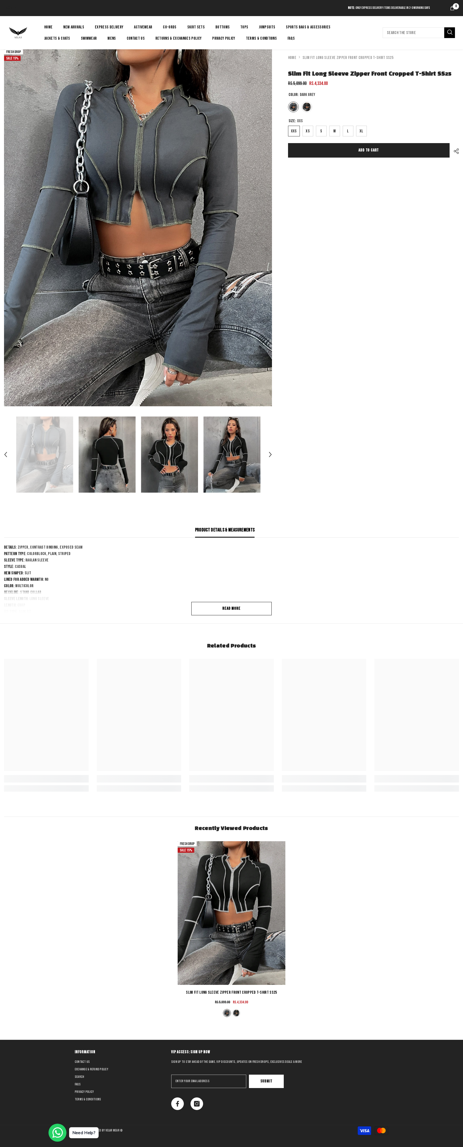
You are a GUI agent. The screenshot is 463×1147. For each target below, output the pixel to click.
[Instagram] (197, 1103)
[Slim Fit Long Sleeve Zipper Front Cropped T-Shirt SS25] (231, 913)
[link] (46, 779)
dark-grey (227, 1013)
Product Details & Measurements (225, 530)
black (236, 1013)
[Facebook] (177, 1103)
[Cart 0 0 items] (452, 8)
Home (292, 57)
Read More (231, 608)
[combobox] (413, 32)
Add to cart (369, 150)
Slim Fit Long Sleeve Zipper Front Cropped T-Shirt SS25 (231, 992)
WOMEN (11, 7)
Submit (266, 1081)
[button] (6, 454)
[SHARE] (454, 151)
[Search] (419, 32)
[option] (138, 227)
